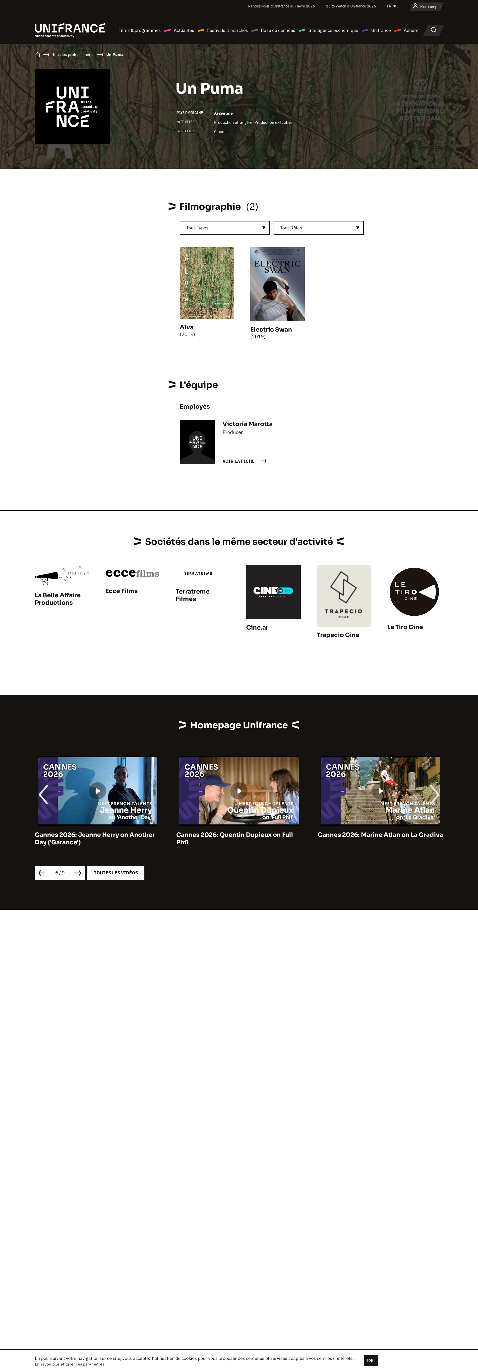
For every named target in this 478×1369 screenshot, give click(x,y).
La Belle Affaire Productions (58, 599)
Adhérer (412, 30)
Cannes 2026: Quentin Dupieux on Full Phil (234, 838)
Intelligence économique (333, 30)
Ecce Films (121, 591)
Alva (186, 327)
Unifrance (381, 30)
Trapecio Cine (338, 635)
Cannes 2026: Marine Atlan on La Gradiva (380, 835)
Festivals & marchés (227, 30)
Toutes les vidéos (116, 873)
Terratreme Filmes (193, 595)
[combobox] (225, 228)
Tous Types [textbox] (197, 228)
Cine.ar (257, 627)
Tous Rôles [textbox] (291, 228)
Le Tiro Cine (405, 627)
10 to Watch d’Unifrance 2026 (351, 6)
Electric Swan (271, 329)
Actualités (184, 30)
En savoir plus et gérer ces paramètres (69, 1364)
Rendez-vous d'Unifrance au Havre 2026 (281, 6)
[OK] (371, 1360)
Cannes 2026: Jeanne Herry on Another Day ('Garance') (95, 838)
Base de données (278, 30)
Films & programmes (140, 30)
